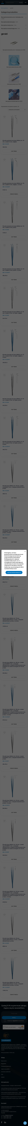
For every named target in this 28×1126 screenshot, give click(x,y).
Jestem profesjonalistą (14, 572)
